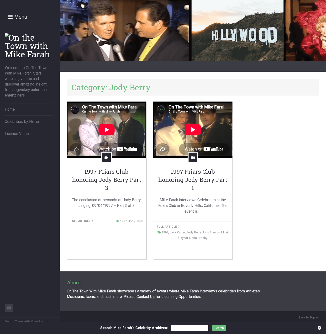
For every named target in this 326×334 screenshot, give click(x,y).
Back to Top (307, 317)
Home (10, 109)
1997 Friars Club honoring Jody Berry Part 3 (106, 180)
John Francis (211, 232)
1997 (123, 221)
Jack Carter (177, 232)
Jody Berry (135, 221)
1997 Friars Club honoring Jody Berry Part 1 (192, 180)
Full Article (80, 221)
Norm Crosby (198, 238)
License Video (17, 133)
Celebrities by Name (22, 121)
